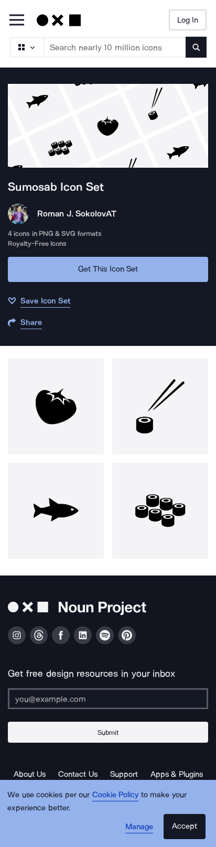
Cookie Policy (115, 794)
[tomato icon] (56, 406)
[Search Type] (26, 47)
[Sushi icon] (160, 406)
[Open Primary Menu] (16, 20)
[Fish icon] (56, 511)
